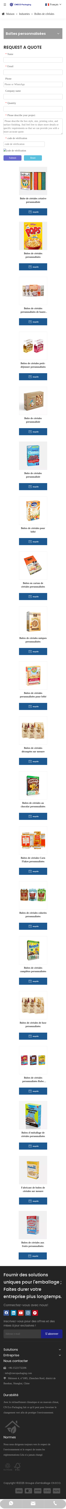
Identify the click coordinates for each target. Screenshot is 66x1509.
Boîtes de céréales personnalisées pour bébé (33, 695)
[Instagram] (28, 1313)
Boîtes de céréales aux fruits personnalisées (32, 1244)
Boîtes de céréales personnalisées (33, 255)
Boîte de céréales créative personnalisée (33, 200)
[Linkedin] (13, 1313)
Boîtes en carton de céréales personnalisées (33, 585)
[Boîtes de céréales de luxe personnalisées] (33, 1005)
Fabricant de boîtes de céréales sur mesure (33, 1189)
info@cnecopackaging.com (18, 1373)
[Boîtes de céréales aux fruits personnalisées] (33, 1225)
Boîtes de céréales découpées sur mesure (33, 750)
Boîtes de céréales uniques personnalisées (33, 640)
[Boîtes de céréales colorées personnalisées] (33, 895)
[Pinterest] (35, 1313)
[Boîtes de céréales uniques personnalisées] (33, 620)
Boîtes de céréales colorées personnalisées (33, 915)
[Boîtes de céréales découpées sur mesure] (33, 730)
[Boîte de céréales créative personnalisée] (33, 181)
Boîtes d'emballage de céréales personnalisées (33, 1134)
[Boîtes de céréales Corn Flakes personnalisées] (33, 840)
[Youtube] (21, 1313)
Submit (12, 158)
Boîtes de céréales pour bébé (33, 530)
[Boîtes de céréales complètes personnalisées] (33, 950)
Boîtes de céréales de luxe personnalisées (33, 1024)
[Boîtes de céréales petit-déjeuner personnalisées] (33, 345)
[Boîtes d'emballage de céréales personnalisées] (33, 1115)
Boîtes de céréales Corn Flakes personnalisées (33, 860)
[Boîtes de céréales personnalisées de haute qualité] (33, 290)
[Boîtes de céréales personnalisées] (33, 235)
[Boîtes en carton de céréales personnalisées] (33, 565)
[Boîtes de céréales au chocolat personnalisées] (33, 785)
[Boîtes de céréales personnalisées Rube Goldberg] (33, 1060)
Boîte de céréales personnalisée (33, 420)
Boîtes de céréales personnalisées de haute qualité (33, 310)
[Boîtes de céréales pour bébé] (33, 510)
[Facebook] (6, 1313)
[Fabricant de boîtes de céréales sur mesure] (33, 1170)
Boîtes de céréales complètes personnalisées (33, 970)
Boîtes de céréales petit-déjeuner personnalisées (33, 365)
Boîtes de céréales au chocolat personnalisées (33, 805)
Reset (33, 158)
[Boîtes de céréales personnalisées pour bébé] (33, 675)
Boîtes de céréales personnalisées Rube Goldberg (33, 1079)
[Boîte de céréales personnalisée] (33, 400)
